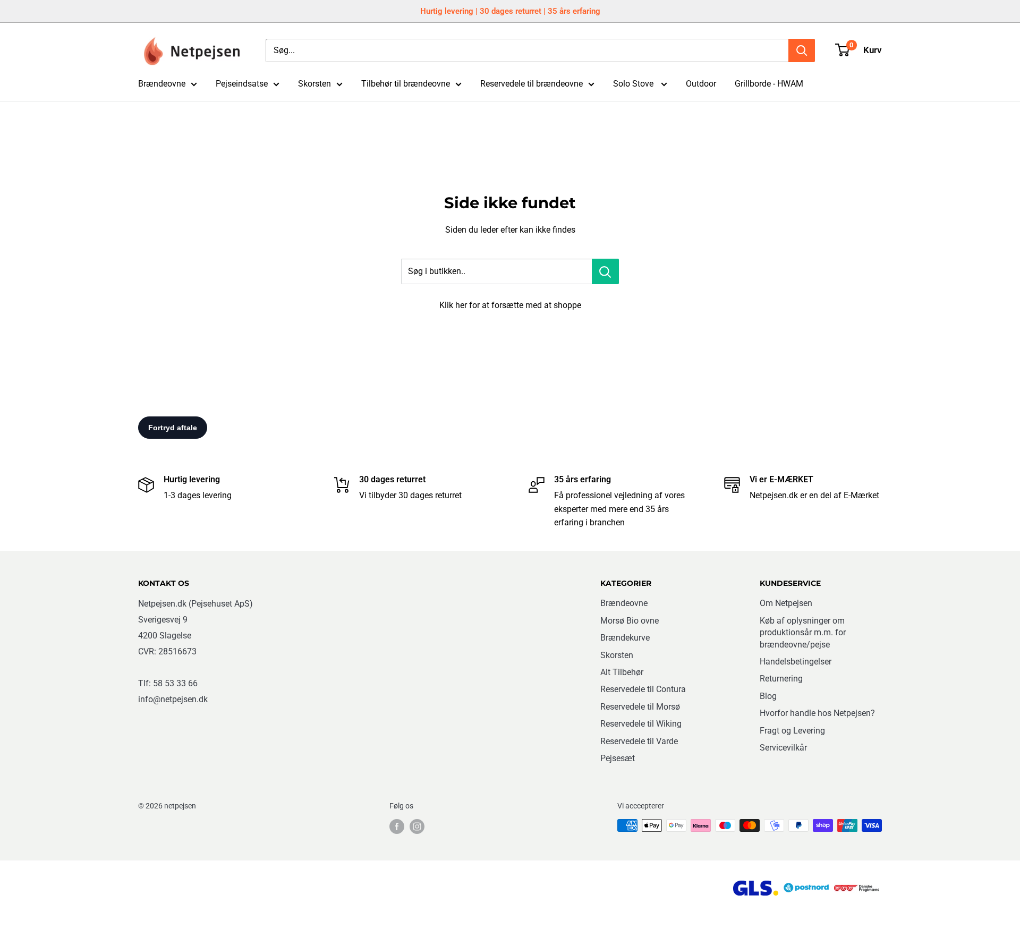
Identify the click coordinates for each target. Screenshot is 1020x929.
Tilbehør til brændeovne (405, 84)
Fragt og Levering (792, 731)
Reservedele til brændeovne (531, 84)
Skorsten (314, 84)
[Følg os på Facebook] (396, 826)
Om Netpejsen (786, 603)
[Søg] (801, 50)
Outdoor (701, 84)
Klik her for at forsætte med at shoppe (510, 305)
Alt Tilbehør (621, 672)
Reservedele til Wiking (641, 724)
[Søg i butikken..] (605, 271)
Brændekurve (625, 638)
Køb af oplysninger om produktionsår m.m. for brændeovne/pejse (803, 633)
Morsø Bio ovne (629, 621)
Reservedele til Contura (643, 689)
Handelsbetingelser (795, 662)
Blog (768, 696)
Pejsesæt (617, 758)
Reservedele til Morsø (640, 707)
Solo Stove (634, 84)
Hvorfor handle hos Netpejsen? (817, 713)
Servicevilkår (783, 748)
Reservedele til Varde (639, 741)
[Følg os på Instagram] (417, 826)
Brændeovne (161, 84)
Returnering (781, 679)
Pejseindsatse (242, 84)
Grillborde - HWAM (769, 84)
